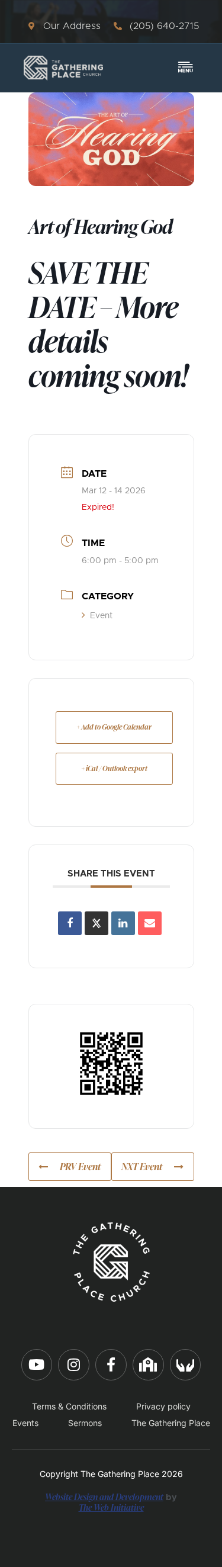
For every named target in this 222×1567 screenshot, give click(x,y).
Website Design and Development (104, 1496)
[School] (148, 1364)
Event (101, 616)
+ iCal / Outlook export (114, 768)
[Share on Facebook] (70, 923)
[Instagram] (73, 1364)
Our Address (72, 26)
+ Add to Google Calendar (114, 727)
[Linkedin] (123, 923)
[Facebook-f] (111, 1364)
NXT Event (141, 1166)
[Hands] (185, 1364)
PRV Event (80, 1166)
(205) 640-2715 (164, 26)
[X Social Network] (96, 923)
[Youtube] (37, 1364)
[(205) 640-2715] (118, 26)
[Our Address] (31, 26)
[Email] (150, 923)
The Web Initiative (111, 1507)
